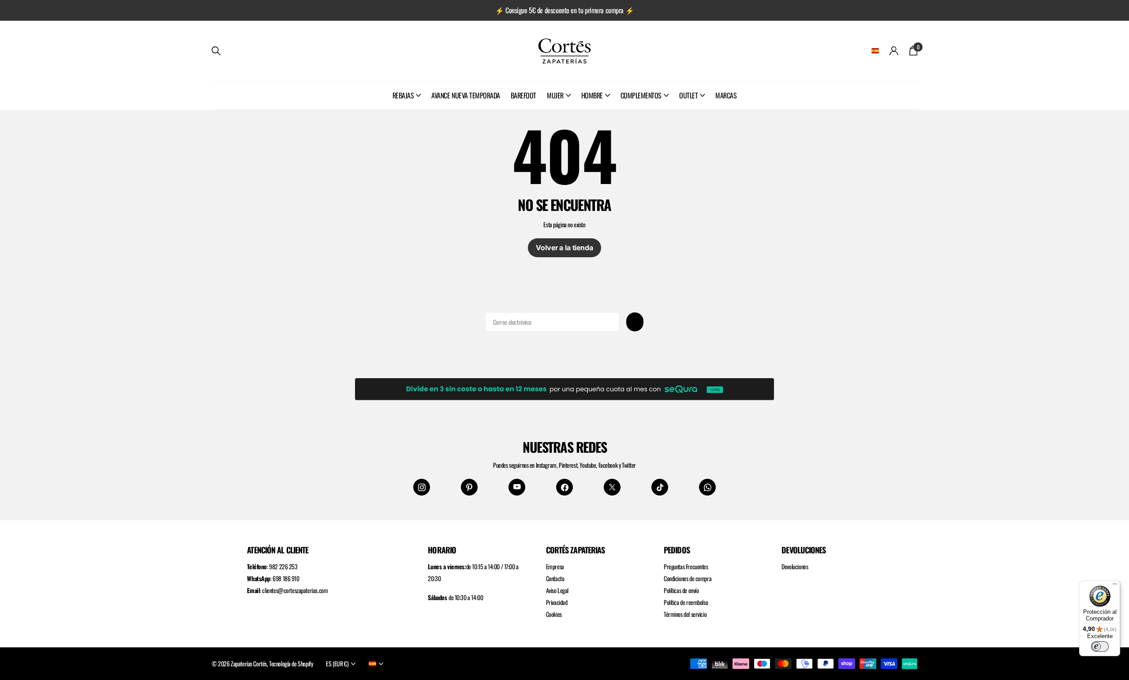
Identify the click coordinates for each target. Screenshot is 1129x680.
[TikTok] (659, 487)
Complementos (641, 95)
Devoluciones (794, 566)
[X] (612, 487)
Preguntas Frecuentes (686, 566)
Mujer (555, 95)
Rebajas (403, 95)
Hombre (592, 95)
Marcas (725, 95)
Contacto (555, 578)
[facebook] (564, 487)
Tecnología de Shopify (291, 663)
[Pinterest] (469, 487)
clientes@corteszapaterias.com (295, 590)
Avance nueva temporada (465, 95)
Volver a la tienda (564, 247)
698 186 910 (286, 578)
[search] (216, 51)
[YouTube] (516, 487)
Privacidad (557, 602)
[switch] (1100, 646)
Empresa (555, 566)
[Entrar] (894, 51)
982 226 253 (283, 566)
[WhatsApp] (707, 487)
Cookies (554, 614)
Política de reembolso (686, 602)
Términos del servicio (685, 614)
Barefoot (523, 95)
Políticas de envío (681, 590)
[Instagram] (421, 487)
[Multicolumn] (564, 387)
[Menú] (1115, 586)
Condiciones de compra (687, 578)
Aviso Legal (557, 590)
